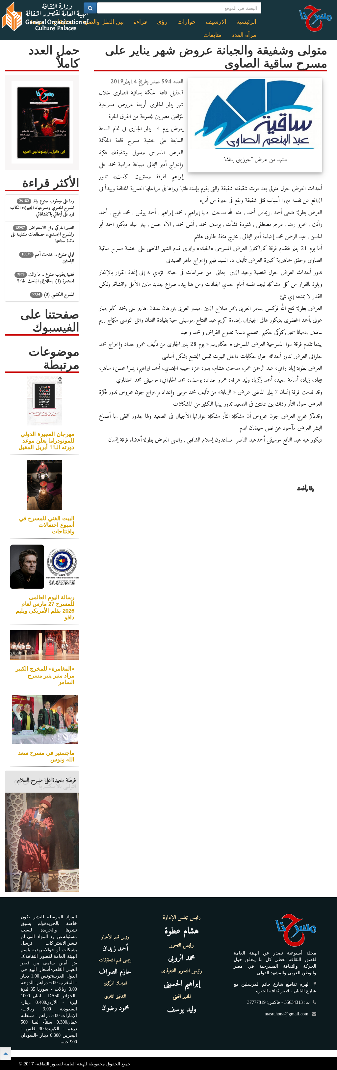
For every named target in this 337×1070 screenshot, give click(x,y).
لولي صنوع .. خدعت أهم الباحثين (47, 257)
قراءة (140, 21)
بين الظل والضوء (103, 21)
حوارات (186, 21)
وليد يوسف (181, 1009)
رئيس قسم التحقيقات (115, 960)
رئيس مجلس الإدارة (182, 918)
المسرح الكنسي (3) (53, 295)
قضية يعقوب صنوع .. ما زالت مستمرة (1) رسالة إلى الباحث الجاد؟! (45, 277)
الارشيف (216, 21)
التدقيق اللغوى (115, 996)
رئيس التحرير (181, 945)
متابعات (212, 35)
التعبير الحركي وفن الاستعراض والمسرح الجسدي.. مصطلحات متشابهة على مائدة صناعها (42, 234)
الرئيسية (246, 21)
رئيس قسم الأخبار (115, 937)
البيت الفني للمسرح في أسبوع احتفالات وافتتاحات (46, 524)
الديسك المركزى (115, 983)
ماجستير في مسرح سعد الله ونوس (46, 756)
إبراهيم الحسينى (182, 984)
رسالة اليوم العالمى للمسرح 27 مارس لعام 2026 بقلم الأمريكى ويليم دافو (45, 607)
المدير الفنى (182, 997)
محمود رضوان (115, 1008)
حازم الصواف (115, 972)
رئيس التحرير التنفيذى (181, 971)
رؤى (162, 21)
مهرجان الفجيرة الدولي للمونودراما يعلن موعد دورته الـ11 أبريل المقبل (46, 440)
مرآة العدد (244, 35)
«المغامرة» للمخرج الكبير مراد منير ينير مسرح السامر (45, 674)
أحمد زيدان (115, 949)
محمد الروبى (181, 958)
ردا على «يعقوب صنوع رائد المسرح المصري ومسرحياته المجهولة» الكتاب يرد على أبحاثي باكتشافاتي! (42, 207)
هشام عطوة (182, 931)
